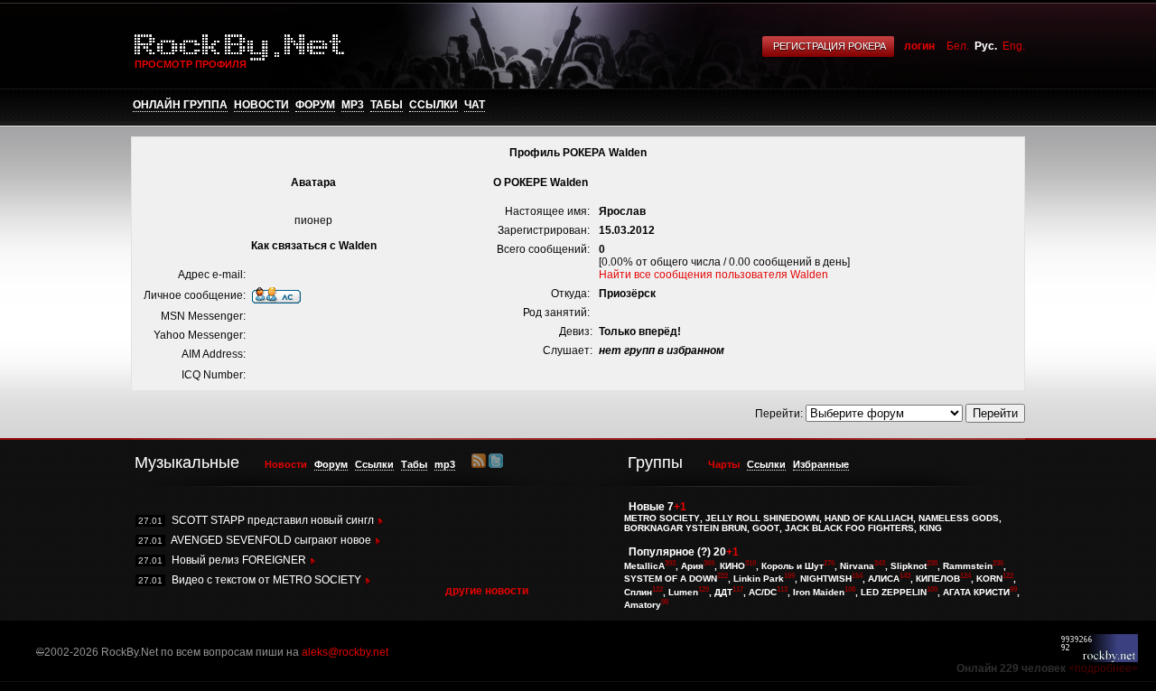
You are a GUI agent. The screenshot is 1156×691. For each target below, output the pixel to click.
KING (930, 528)
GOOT (765, 528)
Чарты (724, 464)
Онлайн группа (180, 104)
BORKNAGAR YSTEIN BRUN (685, 528)
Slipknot (908, 566)
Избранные (821, 464)
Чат (474, 104)
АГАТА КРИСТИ (976, 592)
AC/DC (763, 592)
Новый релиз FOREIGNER (239, 560)
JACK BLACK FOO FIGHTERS (849, 528)
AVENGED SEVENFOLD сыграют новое (271, 540)
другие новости (486, 590)
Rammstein (968, 566)
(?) (704, 552)
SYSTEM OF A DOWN (670, 579)
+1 (680, 506)
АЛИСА (884, 579)
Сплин (638, 592)
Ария (692, 566)
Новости (261, 104)
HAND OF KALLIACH (869, 518)
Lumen (683, 592)
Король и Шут (792, 566)
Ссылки (433, 104)
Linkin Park (758, 579)
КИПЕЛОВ (938, 579)
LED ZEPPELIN (894, 592)
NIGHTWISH (826, 579)
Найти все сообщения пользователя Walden (713, 274)
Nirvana (857, 566)
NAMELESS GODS (958, 518)
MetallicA (644, 566)
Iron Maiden (818, 592)
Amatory (642, 605)
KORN (989, 579)
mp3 (352, 104)
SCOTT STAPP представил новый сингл (273, 520)
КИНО (732, 566)
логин (919, 46)
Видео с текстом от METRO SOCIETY (266, 580)
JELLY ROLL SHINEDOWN (762, 518)
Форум (315, 104)
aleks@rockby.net (345, 652)
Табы (386, 104)
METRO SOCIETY (662, 518)
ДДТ (723, 592)
